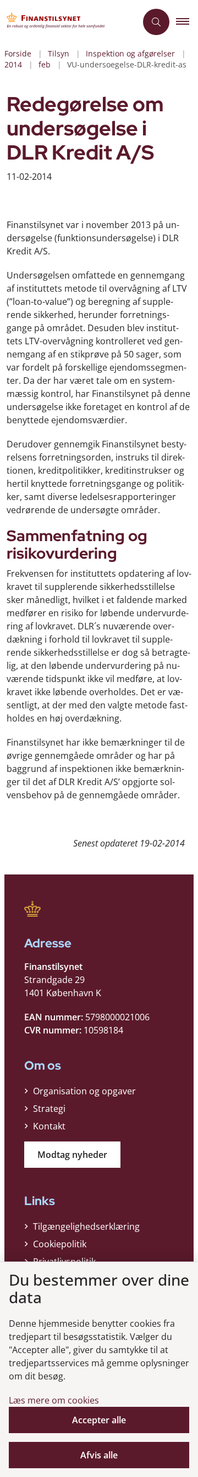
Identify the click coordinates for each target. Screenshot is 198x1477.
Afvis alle (99, 1455)
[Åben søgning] (156, 22)
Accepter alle (99, 1420)
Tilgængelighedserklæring (86, 1226)
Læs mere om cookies (54, 1400)
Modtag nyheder (72, 1155)
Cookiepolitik (59, 1244)
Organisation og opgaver (84, 1091)
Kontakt (49, 1126)
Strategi (49, 1109)
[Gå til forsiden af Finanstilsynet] (68, 22)
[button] (187, 22)
